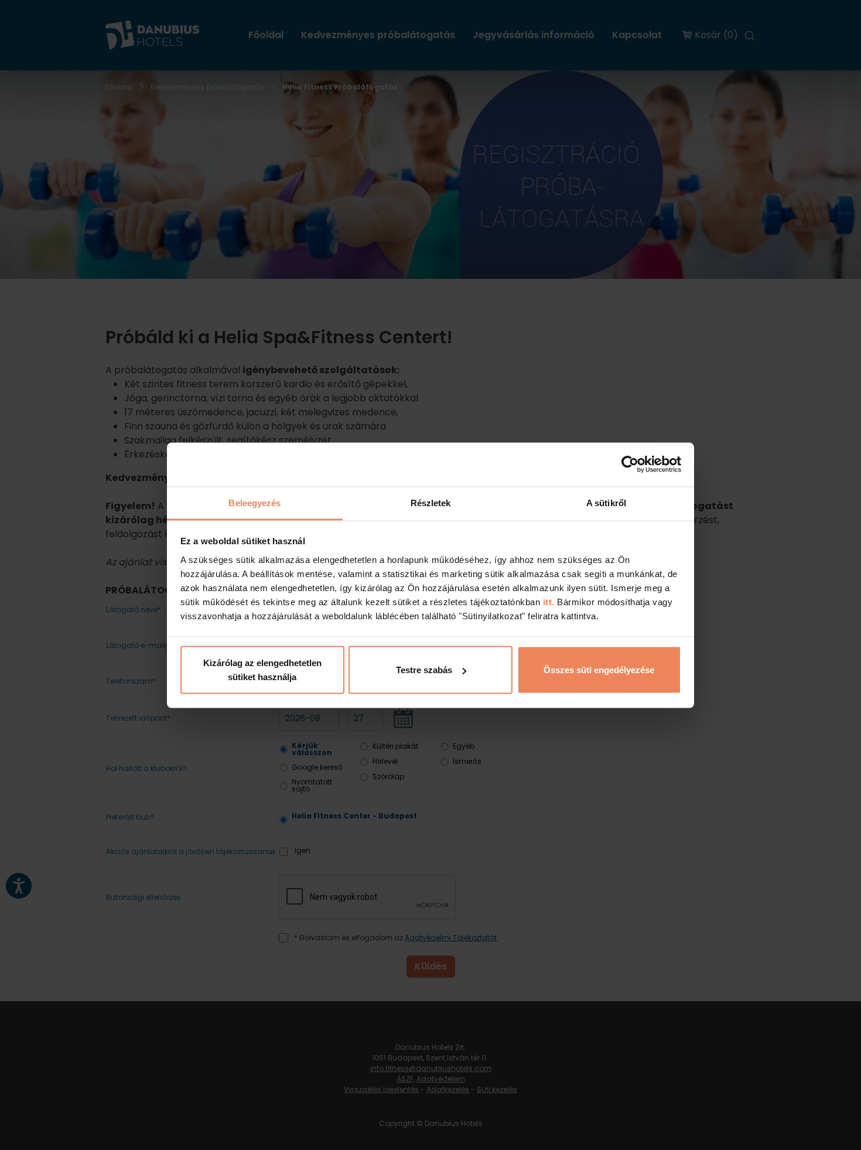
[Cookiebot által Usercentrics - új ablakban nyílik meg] (630, 464)
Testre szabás (424, 670)
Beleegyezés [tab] (254, 502)
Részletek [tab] (431, 502)
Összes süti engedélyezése (599, 670)
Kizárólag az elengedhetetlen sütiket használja (262, 670)
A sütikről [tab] (606, 502)
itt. (547, 601)
